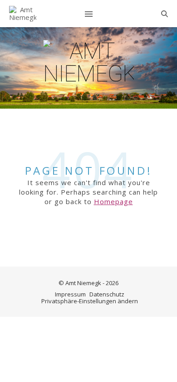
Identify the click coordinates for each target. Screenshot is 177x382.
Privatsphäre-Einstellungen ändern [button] (89, 301)
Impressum (70, 294)
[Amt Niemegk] (22, 14)
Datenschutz (106, 294)
